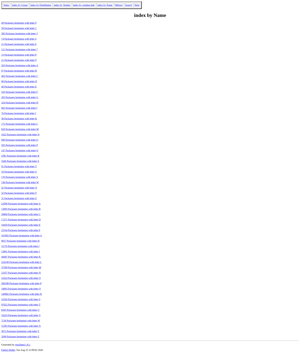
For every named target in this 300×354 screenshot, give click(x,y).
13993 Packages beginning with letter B (21, 209)
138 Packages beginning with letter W (20, 182)
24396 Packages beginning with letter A (21, 203)
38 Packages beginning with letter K (19, 118)
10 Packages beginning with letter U (19, 171)
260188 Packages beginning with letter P (21, 283)
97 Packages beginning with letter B (19, 70)
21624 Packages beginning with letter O (21, 278)
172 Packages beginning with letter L (19, 124)
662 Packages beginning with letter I (19, 108)
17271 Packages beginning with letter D (21, 219)
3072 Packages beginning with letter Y (20, 331)
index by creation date (84, 5)
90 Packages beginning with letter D (19, 81)
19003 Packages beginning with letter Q (21, 288)
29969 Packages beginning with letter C (21, 214)
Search (128, 5)
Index (6, 5)
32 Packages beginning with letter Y (19, 193)
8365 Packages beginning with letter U (20, 310)
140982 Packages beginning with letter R (21, 294)
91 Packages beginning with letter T (19, 166)
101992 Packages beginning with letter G (21, 235)
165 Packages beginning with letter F (19, 92)
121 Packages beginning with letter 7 (19, 49)
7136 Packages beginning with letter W (20, 320)
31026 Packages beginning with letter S (20, 299)
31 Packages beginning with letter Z (19, 198)
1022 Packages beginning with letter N (20, 134)
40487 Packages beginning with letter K (21, 256)
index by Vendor (62, 5)
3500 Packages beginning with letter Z (20, 336)
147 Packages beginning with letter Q (19, 150)
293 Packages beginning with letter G (19, 97)
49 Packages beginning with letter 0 (18, 23)
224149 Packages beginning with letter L (21, 262)
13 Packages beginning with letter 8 (18, 54)
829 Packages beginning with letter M (20, 129)
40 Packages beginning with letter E (19, 86)
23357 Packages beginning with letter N (21, 272)
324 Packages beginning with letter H (19, 102)
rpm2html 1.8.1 (22, 344)
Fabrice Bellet (8, 350)
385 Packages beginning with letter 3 (19, 33)
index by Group (20, 5)
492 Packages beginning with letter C (19, 76)
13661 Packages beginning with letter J (20, 251)
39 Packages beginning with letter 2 (18, 28)
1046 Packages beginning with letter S (20, 161)
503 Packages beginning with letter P (19, 145)
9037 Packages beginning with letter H (20, 241)
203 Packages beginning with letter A (19, 65)
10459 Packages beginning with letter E (20, 225)
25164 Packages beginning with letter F (20, 230)
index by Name (104, 5)
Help (137, 5)
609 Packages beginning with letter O (19, 140)
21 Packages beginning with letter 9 (18, 60)
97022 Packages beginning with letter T (20, 304)
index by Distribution (40, 5)
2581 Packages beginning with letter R (20, 155)
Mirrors (118, 5)
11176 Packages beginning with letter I (20, 246)
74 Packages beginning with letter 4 (18, 39)
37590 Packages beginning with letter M (21, 267)
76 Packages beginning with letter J (18, 113)
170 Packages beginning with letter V (19, 177)
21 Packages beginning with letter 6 (18, 44)
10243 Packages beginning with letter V (21, 315)
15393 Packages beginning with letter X (21, 326)
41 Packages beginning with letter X (19, 187)
